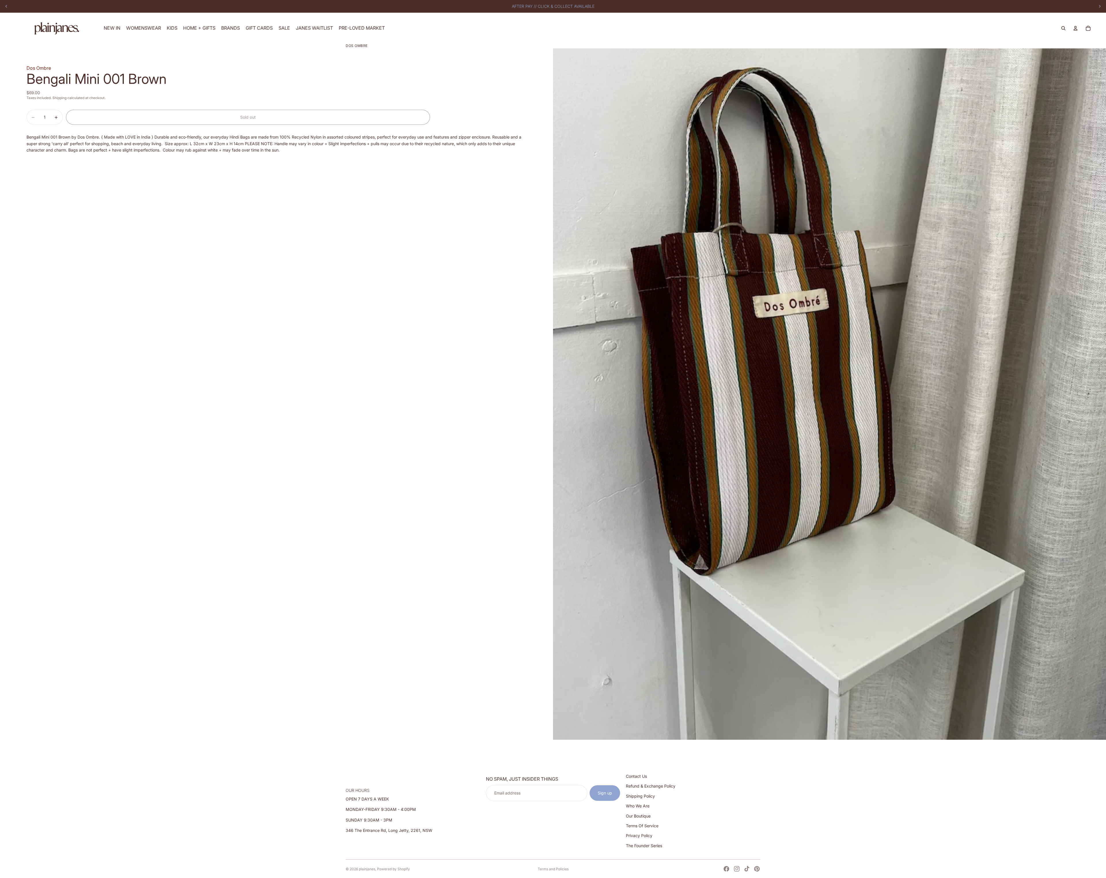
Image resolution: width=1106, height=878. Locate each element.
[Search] (1063, 28)
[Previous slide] (6, 6)
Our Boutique (638, 815)
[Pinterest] (756, 868)
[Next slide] (1099, 6)
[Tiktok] (746, 868)
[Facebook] (726, 868)
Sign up (605, 792)
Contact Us (636, 776)
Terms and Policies (553, 869)
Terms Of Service (642, 825)
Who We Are (637, 805)
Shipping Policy (640, 796)
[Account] (1075, 28)
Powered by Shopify (393, 869)
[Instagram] (736, 868)
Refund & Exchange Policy (650, 786)
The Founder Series (644, 845)
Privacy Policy (639, 835)
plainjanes (367, 869)
